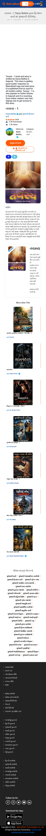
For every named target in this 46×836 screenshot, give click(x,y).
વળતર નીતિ (9, 681)
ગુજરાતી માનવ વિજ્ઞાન (15, 614)
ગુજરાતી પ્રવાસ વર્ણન (31, 593)
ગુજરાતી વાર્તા (11, 576)
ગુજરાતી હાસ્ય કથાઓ (16, 590)
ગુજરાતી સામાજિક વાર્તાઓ (23, 607)
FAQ (7, 685)
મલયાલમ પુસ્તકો (11, 745)
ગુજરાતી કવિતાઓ (14, 593)
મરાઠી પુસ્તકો (10, 731)
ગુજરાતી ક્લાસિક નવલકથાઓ (23, 583)
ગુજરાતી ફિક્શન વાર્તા (14, 580)
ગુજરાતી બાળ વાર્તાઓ (23, 586)
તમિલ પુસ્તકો (10, 734)
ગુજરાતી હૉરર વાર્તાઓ (23, 624)
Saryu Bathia (11, 114)
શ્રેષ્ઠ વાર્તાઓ (10, 694)
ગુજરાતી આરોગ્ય (14, 617)
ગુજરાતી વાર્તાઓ (11, 764)
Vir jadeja (13, 519)
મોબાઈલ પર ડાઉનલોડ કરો (21, 149)
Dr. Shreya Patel (15, 410)
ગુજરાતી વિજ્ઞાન (32, 652)
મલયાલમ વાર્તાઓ (11, 778)
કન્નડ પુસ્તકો (9, 748)
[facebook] (8, 802)
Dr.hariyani (13, 446)
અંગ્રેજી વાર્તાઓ (11, 771)
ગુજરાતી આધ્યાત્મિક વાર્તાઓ (29, 576)
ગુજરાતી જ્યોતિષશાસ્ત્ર (16, 652)
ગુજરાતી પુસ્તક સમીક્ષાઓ (23, 634)
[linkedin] (29, 802)
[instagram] (13, 802)
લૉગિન (39, 4)
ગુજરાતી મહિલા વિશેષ (16, 597)
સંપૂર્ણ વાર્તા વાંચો (15, 143)
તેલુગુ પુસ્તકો (10, 738)
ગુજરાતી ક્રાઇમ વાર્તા (30, 655)
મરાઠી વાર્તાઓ (10, 768)
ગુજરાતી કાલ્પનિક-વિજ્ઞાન (23, 641)
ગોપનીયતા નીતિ (11, 674)
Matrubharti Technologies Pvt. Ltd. (31, 827)
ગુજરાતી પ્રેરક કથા (32, 580)
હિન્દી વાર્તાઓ (10, 761)
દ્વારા (8, 337)
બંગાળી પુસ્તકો (10, 741)
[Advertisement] (23, 48)
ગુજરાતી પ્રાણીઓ (23, 648)
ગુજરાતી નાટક (32, 597)
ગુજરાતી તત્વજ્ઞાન (32, 614)
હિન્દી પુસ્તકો (10, 724)
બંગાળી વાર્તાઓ (10, 775)
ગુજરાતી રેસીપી (17, 621)
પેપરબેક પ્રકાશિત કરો (13, 711)
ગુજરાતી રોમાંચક (23, 638)
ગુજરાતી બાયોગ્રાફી (30, 617)
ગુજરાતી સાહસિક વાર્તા (23, 610)
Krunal (12, 337)
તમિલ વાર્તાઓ (10, 782)
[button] (26, 4)
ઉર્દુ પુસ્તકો (9, 752)
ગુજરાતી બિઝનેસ (15, 645)
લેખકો (7, 704)
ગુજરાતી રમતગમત (30, 645)
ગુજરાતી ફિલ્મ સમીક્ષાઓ (23, 628)
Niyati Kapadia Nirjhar (17, 556)
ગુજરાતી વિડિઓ (11, 701)
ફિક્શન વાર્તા (29, 133)
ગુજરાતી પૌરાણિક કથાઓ (23, 631)
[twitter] (18, 802)
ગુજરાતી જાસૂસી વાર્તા (23, 604)
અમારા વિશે (9, 667)
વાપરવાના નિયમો (11, 678)
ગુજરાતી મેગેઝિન (32, 590)
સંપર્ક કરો (8, 671)
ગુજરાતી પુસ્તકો (11, 727)
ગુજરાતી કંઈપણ (14, 655)
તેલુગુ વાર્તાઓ (10, 786)
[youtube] (24, 802)
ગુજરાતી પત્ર (29, 621)
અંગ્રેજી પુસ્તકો (11, 720)
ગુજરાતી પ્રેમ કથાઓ (23, 600)
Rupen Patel (14, 373)
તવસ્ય (35, 248)
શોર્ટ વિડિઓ (9, 708)
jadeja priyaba (14, 483)
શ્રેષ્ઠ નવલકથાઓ (12, 697)
